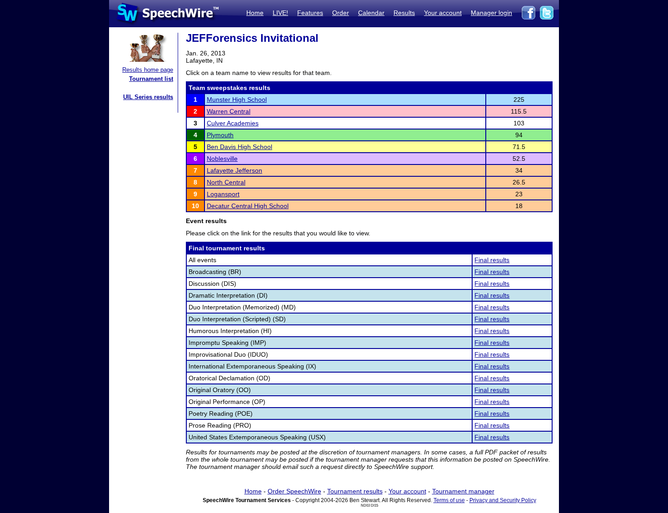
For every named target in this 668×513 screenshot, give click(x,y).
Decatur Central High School (248, 205)
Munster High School (237, 99)
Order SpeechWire (294, 491)
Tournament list (151, 78)
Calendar (371, 12)
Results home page (147, 69)
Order (340, 12)
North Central (226, 182)
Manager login (491, 12)
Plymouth (220, 135)
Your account (443, 12)
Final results (491, 260)
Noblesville (222, 158)
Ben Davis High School (239, 146)
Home (255, 12)
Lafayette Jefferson (234, 170)
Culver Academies (233, 123)
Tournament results (355, 491)
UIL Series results (148, 97)
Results (404, 12)
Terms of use (449, 500)
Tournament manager (463, 491)
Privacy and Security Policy (502, 500)
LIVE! (280, 12)
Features (310, 12)
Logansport (223, 194)
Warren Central (228, 111)
